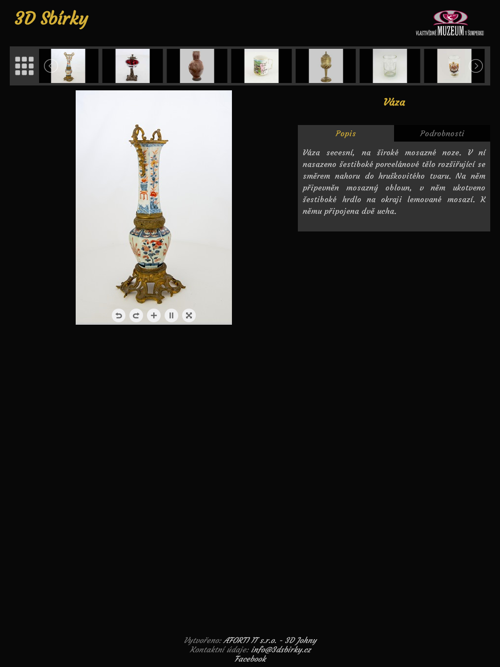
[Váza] (69, 66)
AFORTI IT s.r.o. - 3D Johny (270, 640)
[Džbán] (198, 66)
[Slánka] (134, 66)
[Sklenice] (391, 66)
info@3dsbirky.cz (281, 649)
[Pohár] (326, 66)
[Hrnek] (262, 66)
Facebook (250, 659)
